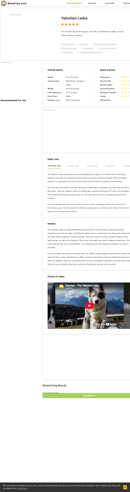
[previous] (51, 306)
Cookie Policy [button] (22, 488)
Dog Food (92, 3)
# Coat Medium (87, 48)
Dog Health (109, 3)
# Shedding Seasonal (107, 48)
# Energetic (84, 44)
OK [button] (125, 487)
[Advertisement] (31, 34)
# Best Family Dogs (69, 48)
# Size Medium (67, 52)
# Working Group (68, 44)
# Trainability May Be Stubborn (90, 52)
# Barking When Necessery (104, 44)
